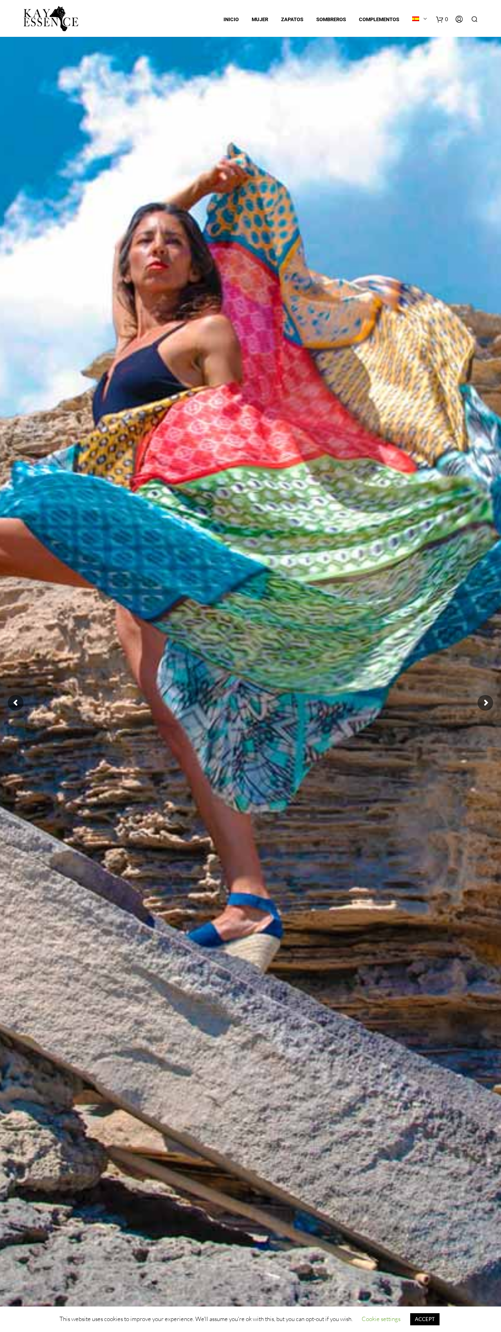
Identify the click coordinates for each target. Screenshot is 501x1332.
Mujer (260, 19)
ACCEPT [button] (425, 1319)
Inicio (231, 19)
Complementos (379, 19)
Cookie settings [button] (381, 1319)
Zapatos (292, 19)
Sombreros (331, 19)
